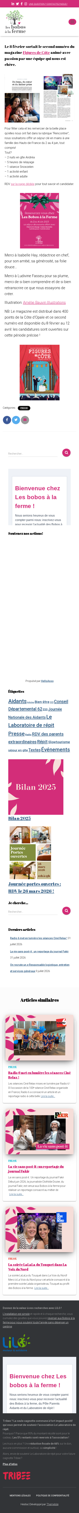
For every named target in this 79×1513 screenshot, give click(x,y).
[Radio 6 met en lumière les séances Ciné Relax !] (39, 1037)
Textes (34, 750)
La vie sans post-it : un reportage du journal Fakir (39, 951)
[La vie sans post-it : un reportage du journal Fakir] (39, 1131)
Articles (30, 702)
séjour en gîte (18, 750)
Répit (42, 741)
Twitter (17, 4)
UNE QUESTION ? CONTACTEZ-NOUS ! (48, 4)
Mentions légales (20, 1495)
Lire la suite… (48, 1096)
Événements (55, 750)
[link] (36, 52)
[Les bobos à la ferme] (16, 21)
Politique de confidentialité (52, 1495)
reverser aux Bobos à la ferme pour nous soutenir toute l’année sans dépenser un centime (39, 1322)
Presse (24, 408)
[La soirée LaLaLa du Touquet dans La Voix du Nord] (39, 1229)
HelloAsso (47, 681)
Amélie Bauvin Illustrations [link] (44, 302)
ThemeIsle (52, 1504)
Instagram (25, 4)
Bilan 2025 (19, 818)
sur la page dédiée (23, 184)
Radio (28, 734)
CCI (51, 702)
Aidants (17, 701)
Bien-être (42, 702)
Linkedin (13, 4)
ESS (45, 709)
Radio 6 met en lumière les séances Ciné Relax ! (38, 938)
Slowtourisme (59, 742)
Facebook (22, 4)
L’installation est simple (16, 1313)
